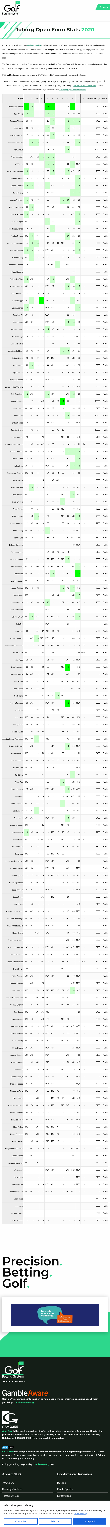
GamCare (7, 1431)
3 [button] (72, 99)
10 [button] (37, 99)
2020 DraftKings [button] (93, 99)
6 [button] (57, 99)
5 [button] (62, 99)
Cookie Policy (80, 1513)
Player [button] (20, 99)
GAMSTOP (8, 1451)
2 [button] (77, 99)
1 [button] (83, 99)
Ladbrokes (64, 1495)
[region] (55, 1514)
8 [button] (47, 99)
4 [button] (67, 99)
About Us (8, 1482)
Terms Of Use (10, 1495)
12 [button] (26, 99)
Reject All (55, 1521)
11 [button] (32, 99)
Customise (20, 1521)
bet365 (61, 1482)
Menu (105, 7)
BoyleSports (65, 1489)
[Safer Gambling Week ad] (55, 1314)
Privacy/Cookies (12, 1489)
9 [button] (41, 99)
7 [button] (52, 99)
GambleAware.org (24, 1402)
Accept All (90, 1521)
